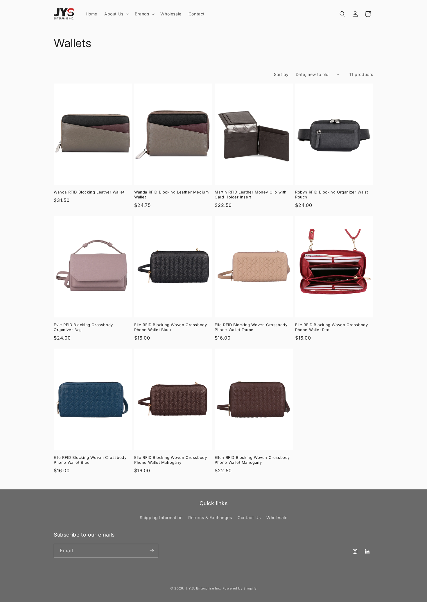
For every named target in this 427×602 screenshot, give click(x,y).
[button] (116, 14)
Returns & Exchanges (210, 517)
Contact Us (249, 517)
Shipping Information (161, 517)
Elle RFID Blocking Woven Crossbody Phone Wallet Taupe (251, 327)
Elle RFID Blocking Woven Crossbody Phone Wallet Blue (90, 460)
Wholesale (276, 517)
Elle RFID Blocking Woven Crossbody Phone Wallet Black (170, 327)
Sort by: (282, 74)
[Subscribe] (151, 550)
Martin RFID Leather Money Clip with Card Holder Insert (251, 194)
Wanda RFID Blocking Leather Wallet (89, 192)
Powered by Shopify (240, 588)
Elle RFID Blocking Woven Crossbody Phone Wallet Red (331, 327)
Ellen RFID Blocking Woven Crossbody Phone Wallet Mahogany (252, 460)
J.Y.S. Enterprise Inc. (203, 588)
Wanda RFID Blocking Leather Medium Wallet (171, 194)
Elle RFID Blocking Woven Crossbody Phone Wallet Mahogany (170, 460)
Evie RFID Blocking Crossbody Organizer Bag (83, 327)
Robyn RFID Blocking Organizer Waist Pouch (331, 194)
